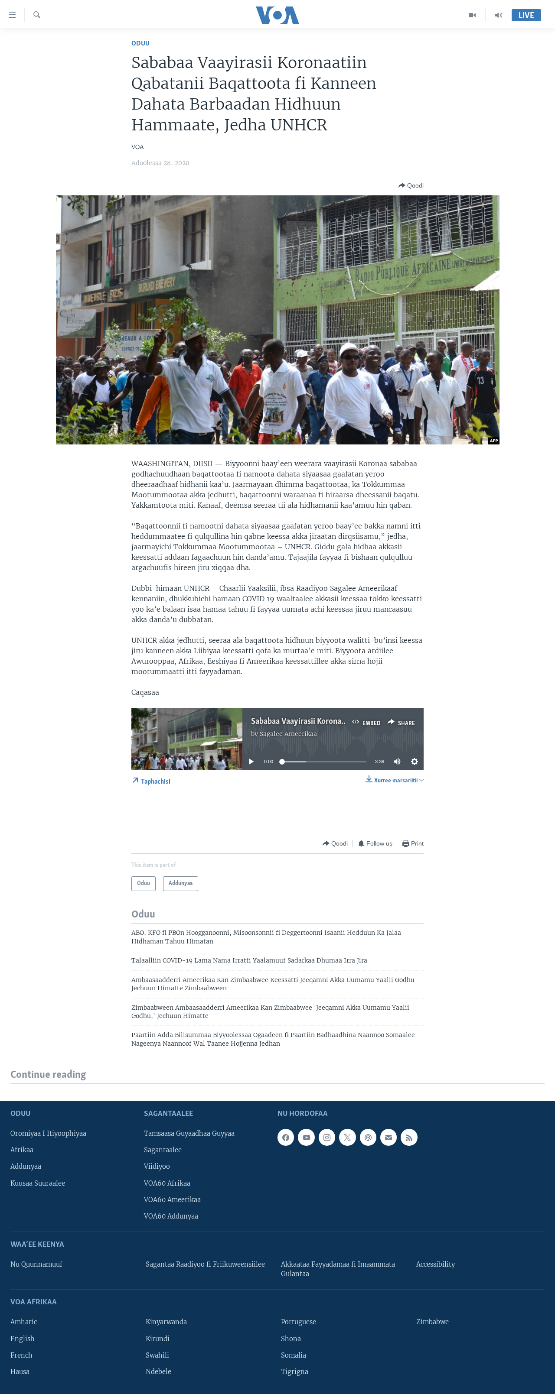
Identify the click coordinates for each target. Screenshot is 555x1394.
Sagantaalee (163, 1150)
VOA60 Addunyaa (171, 1216)
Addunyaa (25, 1167)
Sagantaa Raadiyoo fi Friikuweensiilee (205, 1264)
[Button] (411, 185)
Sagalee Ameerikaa (288, 734)
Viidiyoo (157, 1167)
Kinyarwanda (166, 1322)
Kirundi (158, 1339)
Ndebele (158, 1372)
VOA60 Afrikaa (167, 1183)
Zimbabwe (432, 1322)
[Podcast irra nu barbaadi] (368, 1137)
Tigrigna (294, 1372)
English (22, 1339)
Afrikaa (21, 1150)
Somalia (293, 1355)
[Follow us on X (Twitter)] (347, 1137)
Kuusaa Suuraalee (37, 1183)
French (21, 1355)
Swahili (157, 1355)
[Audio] (499, 15)
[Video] (472, 15)
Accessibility (435, 1264)
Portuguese (298, 1322)
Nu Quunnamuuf (36, 1264)
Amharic (23, 1322)
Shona (291, 1339)
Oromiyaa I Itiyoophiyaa (48, 1134)
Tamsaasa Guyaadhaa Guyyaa (189, 1134)
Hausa (19, 1372)
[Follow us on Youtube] (306, 1137)
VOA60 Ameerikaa (172, 1200)
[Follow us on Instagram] (327, 1137)
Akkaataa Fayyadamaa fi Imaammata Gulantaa (338, 1269)
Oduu (140, 43)
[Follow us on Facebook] (286, 1137)
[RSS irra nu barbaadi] (409, 1137)
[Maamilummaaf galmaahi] (388, 1137)
